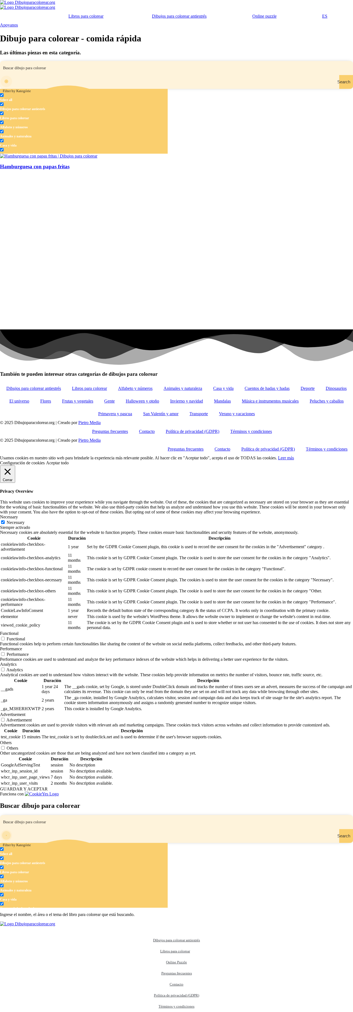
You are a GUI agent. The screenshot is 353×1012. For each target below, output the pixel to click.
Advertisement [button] (12, 714)
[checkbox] (27, 97)
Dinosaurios (336, 388)
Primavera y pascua (115, 413)
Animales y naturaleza (183, 388)
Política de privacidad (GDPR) (192, 431)
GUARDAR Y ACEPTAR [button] (24, 789)
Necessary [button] (9, 517)
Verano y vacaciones (237, 413)
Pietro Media (89, 422)
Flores (45, 401)
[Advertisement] (165, 213)
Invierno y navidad (186, 401)
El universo (19, 401)
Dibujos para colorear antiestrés (179, 16)
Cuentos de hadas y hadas (267, 388)
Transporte (198, 413)
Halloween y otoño (142, 401)
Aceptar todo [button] (57, 462)
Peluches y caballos (327, 401)
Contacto (147, 431)
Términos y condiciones (251, 431)
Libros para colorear (85, 16)
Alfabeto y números (135, 388)
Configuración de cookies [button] (22, 462)
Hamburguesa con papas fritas (34, 166)
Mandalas (222, 401)
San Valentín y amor (160, 413)
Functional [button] (9, 633)
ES (324, 16)
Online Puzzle (176, 962)
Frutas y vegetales (77, 401)
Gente (109, 401)
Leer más (286, 458)
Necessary (16, 522)
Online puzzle (264, 16)
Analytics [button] (8, 664)
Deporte (308, 388)
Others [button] (6, 742)
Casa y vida (223, 388)
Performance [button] (11, 648)
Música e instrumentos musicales (270, 401)
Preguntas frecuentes (110, 431)
